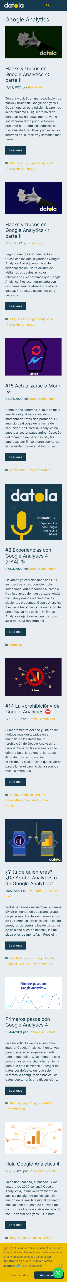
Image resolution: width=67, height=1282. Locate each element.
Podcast (16, 645)
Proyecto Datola (39, 470)
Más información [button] (32, 1265)
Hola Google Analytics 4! (33, 1164)
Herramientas (25, 168)
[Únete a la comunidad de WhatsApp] (58, 1273)
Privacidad (30, 800)
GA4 (21, 163)
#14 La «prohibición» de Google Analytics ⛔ (32, 709)
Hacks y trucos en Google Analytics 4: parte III (27, 74)
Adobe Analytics (22, 958)
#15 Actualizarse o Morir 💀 (32, 388)
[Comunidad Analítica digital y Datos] (14, 5)
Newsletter (18, 470)
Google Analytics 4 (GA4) (28, 795)
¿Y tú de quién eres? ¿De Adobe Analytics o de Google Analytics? (31, 877)
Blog (13, 163)
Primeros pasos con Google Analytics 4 (27, 1022)
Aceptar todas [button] (48, 1275)
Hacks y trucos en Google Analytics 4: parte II (27, 230)
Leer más (15, 150)
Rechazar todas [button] (18, 1275)
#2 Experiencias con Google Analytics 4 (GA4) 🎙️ (28, 556)
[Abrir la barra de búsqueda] (48, 5)
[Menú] (61, 5)
